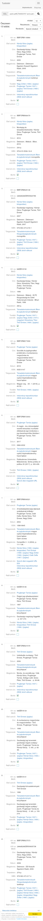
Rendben (35, 914)
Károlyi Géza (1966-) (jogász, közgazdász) (28, 757)
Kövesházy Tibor (31, 320)
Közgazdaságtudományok (26, 234)
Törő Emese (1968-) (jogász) (28, 322)
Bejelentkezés (27, 7)
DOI (18, 563)
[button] (38, 21)
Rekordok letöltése (9, 910)
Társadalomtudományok (26, 75)
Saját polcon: (11, 104)
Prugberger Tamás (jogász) (27, 347)
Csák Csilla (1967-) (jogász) (27, 556)
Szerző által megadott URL (27, 480)
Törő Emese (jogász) (25, 651)
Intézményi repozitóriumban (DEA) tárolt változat (27, 95)
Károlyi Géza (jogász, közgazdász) (25, 44)
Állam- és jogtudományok (28, 76)
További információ (21, 919)
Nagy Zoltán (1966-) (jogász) (28, 84)
